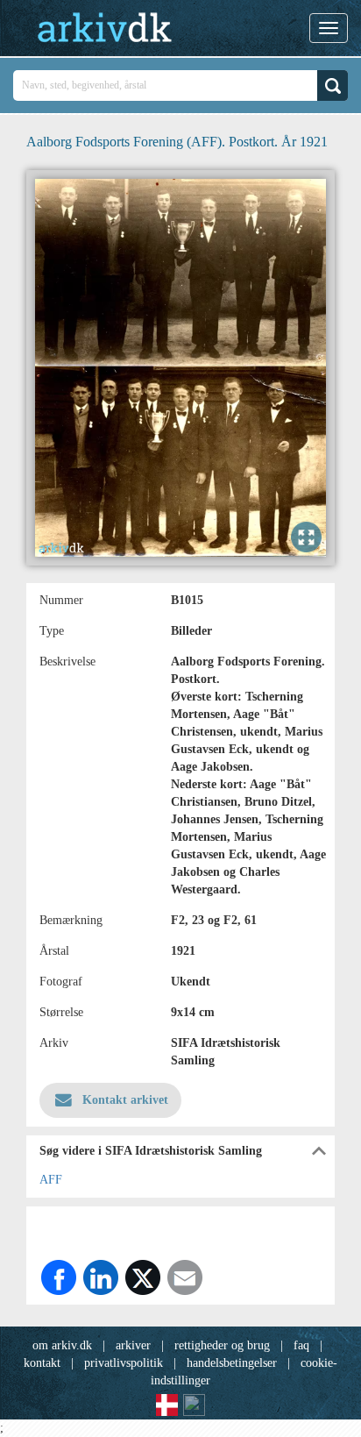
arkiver (133, 1345)
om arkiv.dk (62, 1345)
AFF (50, 1179)
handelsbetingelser (232, 1362)
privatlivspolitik (123, 1362)
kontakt (42, 1362)
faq (301, 1345)
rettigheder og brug (222, 1345)
